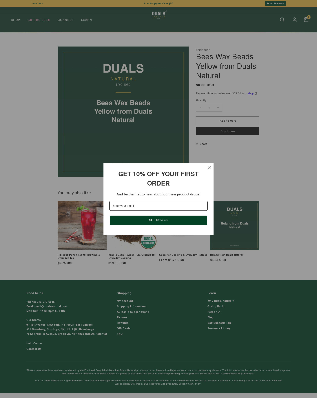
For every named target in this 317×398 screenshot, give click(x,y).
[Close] (209, 167)
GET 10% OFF (158, 220)
